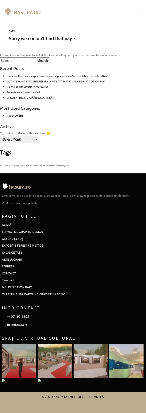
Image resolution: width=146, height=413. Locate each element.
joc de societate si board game (56, 166)
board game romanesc (19, 166)
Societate (12, 116)
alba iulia (4, 166)
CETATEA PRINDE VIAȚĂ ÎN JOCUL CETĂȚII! (31, 98)
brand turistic (36, 166)
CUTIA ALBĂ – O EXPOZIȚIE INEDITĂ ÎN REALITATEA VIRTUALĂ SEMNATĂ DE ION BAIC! (56, 81)
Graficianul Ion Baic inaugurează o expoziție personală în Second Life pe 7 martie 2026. (57, 76)
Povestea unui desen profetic (24, 92)
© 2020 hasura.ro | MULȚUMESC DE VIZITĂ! (73, 397)
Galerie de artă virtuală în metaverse (27, 87)
